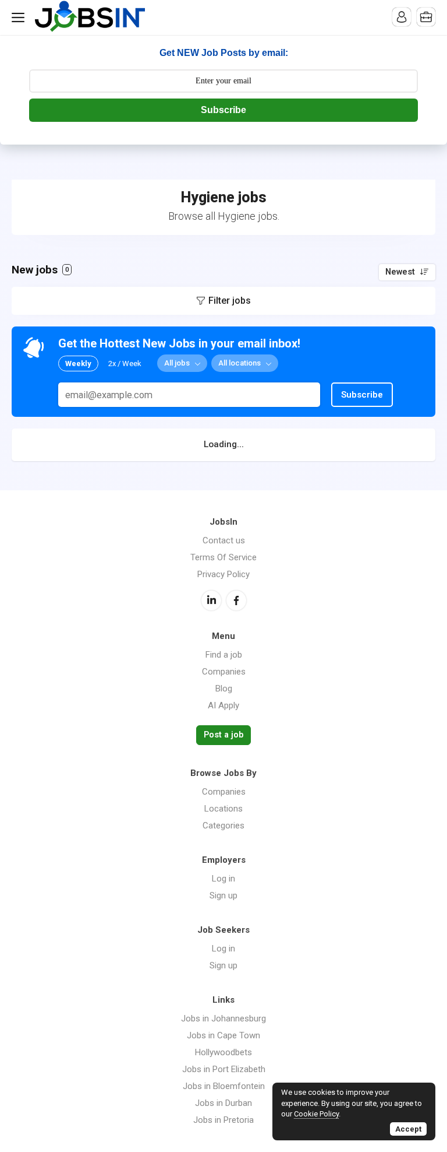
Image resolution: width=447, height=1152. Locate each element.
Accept (408, 1129)
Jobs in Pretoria (223, 1120)
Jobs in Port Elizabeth (223, 1069)
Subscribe (223, 110)
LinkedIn (211, 600)
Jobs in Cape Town (223, 1035)
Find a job (223, 654)
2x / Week (124, 363)
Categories (223, 825)
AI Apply (223, 705)
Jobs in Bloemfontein (224, 1086)
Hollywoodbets (223, 1052)
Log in (223, 878)
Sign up (223, 895)
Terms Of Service (223, 557)
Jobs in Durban (223, 1103)
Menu (20, 17)
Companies (224, 671)
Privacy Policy (223, 574)
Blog (223, 688)
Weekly (78, 363)
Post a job (223, 735)
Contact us (224, 540)
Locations (223, 808)
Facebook (236, 600)
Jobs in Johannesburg (223, 1018)
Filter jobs (229, 300)
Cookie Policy (316, 1113)
